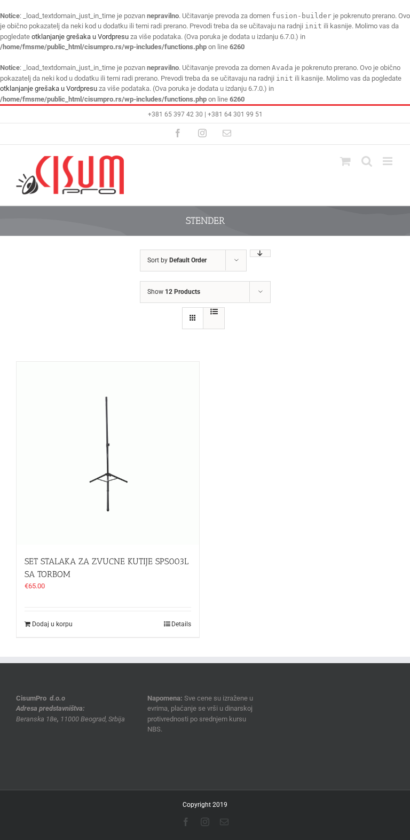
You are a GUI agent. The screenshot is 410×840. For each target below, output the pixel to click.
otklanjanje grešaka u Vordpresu (80, 37)
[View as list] (213, 311)
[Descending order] (260, 253)
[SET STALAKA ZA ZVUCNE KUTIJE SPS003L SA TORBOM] (108, 453)
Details (181, 624)
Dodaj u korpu (52, 624)
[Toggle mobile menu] (388, 161)
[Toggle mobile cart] (345, 161)
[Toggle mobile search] (366, 161)
